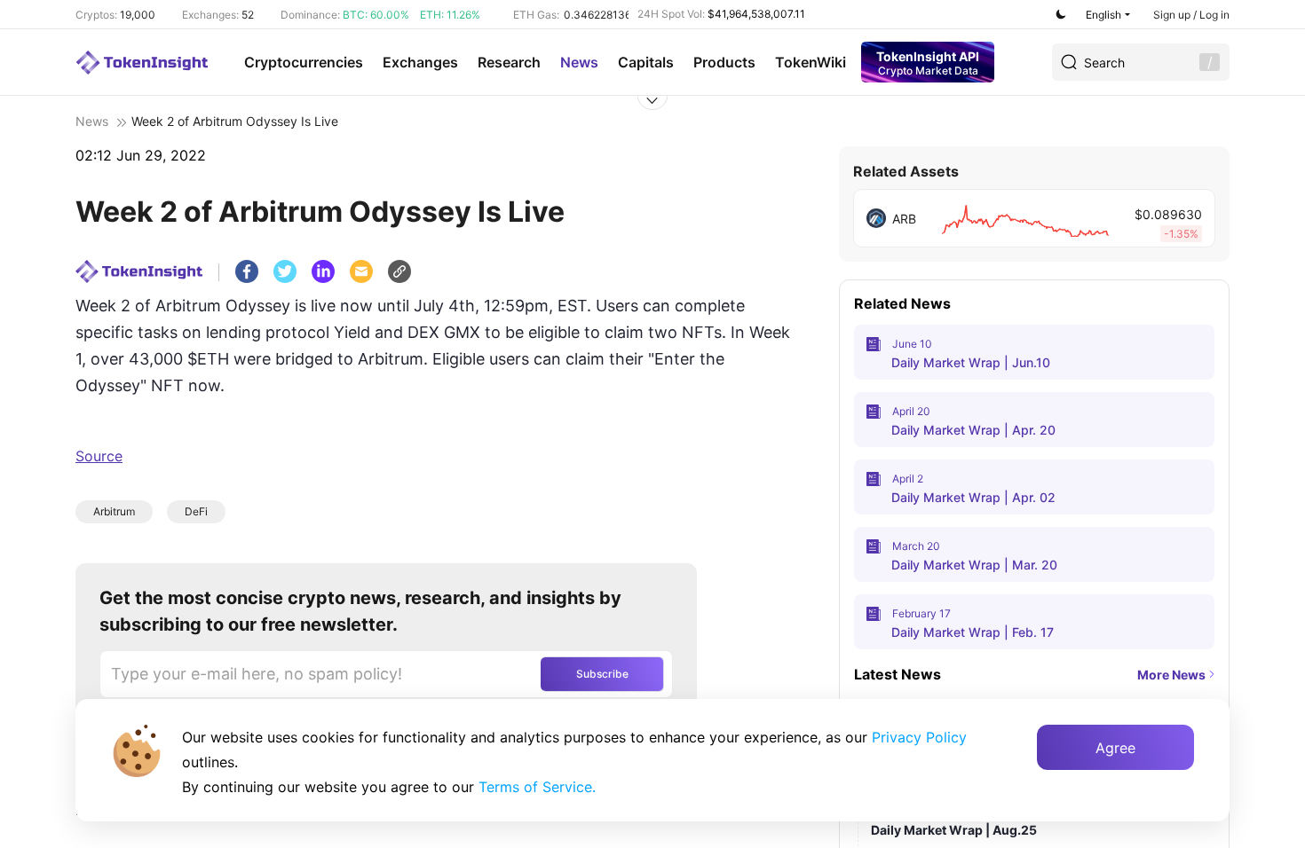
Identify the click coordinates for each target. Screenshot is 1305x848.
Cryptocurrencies (303, 62)
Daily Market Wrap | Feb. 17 (972, 632)
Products (724, 62)
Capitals (646, 62)
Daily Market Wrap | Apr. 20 (973, 429)
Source (99, 456)
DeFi (196, 511)
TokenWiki (810, 62)
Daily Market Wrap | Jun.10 (970, 362)
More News (1171, 674)
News (579, 62)
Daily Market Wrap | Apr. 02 (973, 497)
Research (509, 62)
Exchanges (420, 62)
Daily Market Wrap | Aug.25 (954, 829)
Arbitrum (114, 511)
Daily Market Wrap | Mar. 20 (974, 564)
